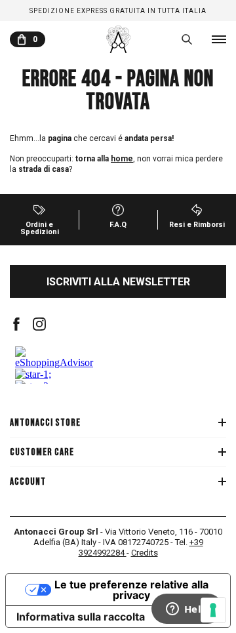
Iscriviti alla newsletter (118, 282)
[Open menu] (219, 39)
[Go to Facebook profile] (16, 324)
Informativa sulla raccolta (80, 616)
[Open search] (187, 39)
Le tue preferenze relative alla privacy (131, 590)
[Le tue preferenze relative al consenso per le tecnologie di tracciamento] (213, 610)
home (122, 158)
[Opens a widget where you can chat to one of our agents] (187, 610)
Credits (144, 553)
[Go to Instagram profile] (39, 324)
